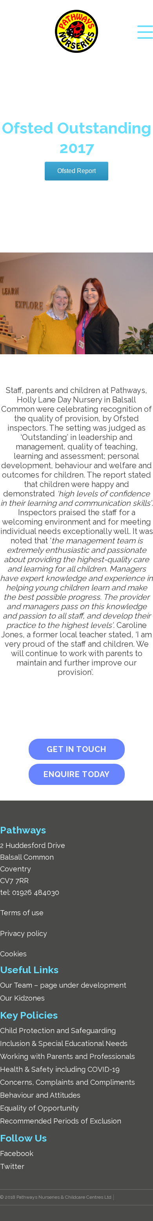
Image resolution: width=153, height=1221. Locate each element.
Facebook (16, 1153)
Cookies (13, 954)
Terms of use (22, 913)
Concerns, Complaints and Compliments (67, 1082)
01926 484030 (35, 892)
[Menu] (145, 31)
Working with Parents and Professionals (67, 1056)
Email (69, 67)
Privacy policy (23, 933)
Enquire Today (77, 774)
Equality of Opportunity (39, 1108)
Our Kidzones (22, 998)
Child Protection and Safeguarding (58, 1030)
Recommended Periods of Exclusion (60, 1121)
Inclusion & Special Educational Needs (64, 1043)
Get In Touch (76, 749)
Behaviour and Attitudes (40, 1095)
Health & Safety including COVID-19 (60, 1069)
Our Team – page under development (63, 985)
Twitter (12, 1166)
